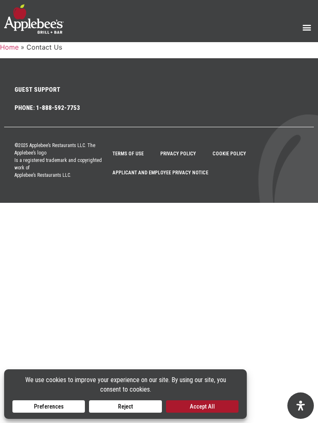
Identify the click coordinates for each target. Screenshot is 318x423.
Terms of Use (128, 154)
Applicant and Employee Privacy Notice (160, 173)
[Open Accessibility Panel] (300, 405)
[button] (307, 27)
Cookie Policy (229, 154)
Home (9, 47)
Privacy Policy (178, 154)
